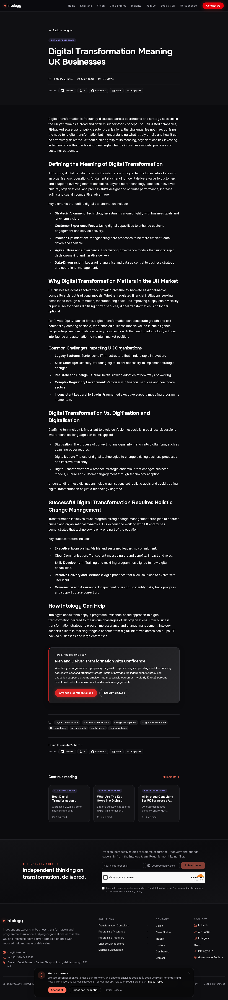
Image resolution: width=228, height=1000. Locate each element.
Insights (136, 5)
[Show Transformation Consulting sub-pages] (147, 926)
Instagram (203, 938)
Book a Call (168, 5)
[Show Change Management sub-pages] (147, 944)
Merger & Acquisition (111, 949)
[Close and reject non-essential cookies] (188, 973)
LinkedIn (203, 925)
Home (71, 5)
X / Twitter (204, 931)
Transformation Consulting (114, 925)
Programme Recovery (111, 937)
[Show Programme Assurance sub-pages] (147, 932)
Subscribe (190, 5)
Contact (160, 957)
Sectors (160, 945)
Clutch (197, 945)
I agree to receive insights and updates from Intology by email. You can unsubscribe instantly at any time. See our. (154, 890)
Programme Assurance (112, 931)
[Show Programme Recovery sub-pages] (147, 938)
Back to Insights (63, 30)
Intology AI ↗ (205, 950)
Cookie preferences (214, 984)
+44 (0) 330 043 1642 (20, 957)
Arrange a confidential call (76, 692)
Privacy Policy (155, 981)
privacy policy (135, 891)
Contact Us (213, 5)
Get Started (162, 951)
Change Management (111, 943)
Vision (101, 5)
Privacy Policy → (113, 990)
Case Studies (118, 5)
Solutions (86, 5)
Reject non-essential (85, 989)
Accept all (57, 989)
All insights (169, 776)
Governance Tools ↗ (210, 957)
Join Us (151, 5)
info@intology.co (114, 692)
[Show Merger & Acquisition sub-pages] (147, 950)
